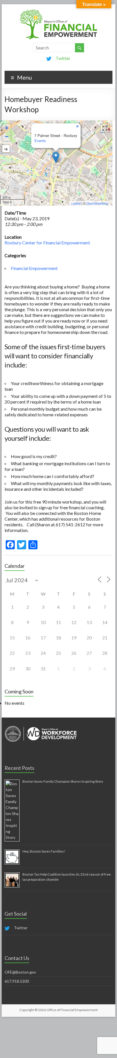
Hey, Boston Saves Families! (43, 851)
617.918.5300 (17, 981)
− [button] (7, 136)
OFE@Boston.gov (20, 972)
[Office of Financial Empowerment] (58, 11)
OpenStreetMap (97, 203)
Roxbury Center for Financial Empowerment (47, 242)
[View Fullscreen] (105, 128)
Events (40, 140)
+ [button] (7, 128)
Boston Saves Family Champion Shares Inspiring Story (62, 781)
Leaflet (76, 203)
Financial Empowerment (34, 268)
